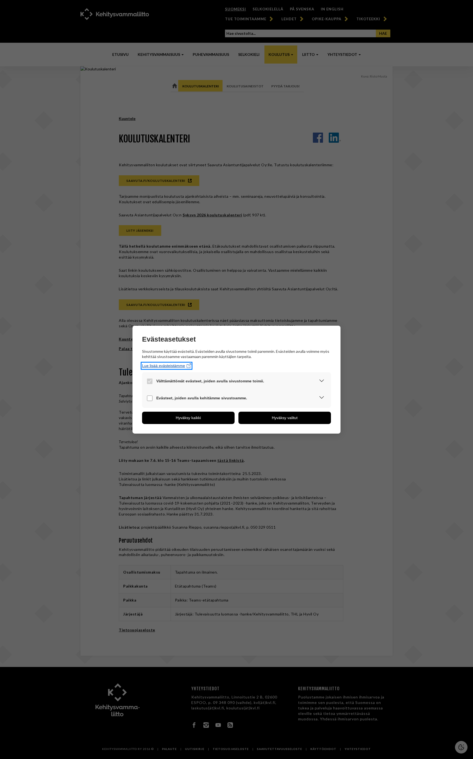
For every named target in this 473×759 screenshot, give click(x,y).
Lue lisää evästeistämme (163, 365)
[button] (321, 381)
